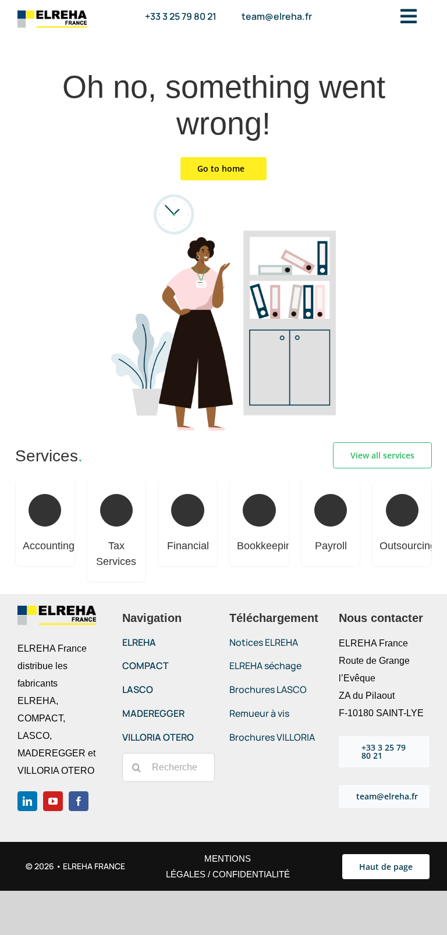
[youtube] (53, 801)
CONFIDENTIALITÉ (251, 874)
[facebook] (78, 801)
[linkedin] (27, 801)
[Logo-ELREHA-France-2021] (52, 15)
